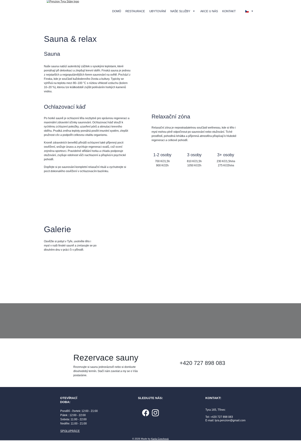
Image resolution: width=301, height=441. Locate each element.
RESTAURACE (135, 11)
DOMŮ (116, 11)
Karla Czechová (160, 438)
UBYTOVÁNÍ (157, 11)
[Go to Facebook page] (145, 412)
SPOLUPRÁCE (70, 431)
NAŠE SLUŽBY (180, 11)
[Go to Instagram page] (155, 412)
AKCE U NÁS (209, 11)
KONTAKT (229, 11)
